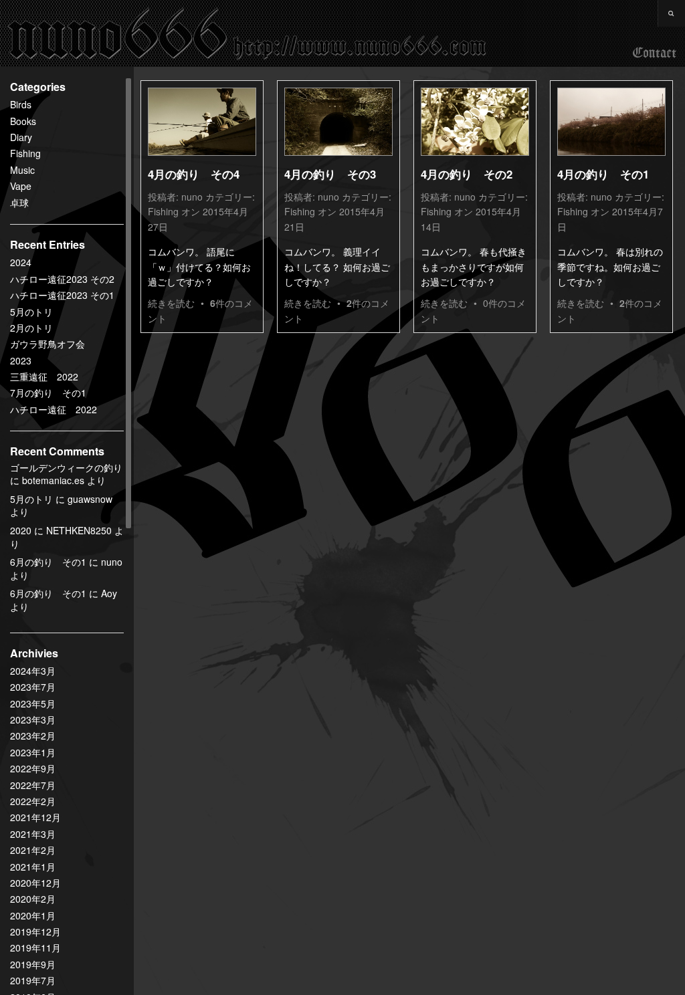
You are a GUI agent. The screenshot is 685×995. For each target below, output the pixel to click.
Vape (20, 186)
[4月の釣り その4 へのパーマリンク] (202, 122)
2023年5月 (33, 703)
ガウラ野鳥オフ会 (47, 343)
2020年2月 (33, 898)
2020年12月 (35, 882)
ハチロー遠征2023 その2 (62, 279)
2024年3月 (33, 670)
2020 (20, 530)
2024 (20, 262)
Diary (21, 137)
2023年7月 (33, 686)
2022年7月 (33, 785)
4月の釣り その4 (193, 174)
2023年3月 (33, 719)
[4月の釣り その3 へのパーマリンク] (338, 122)
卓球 (19, 202)
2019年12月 (35, 931)
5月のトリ (31, 311)
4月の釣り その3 (330, 174)
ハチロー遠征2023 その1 (62, 295)
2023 (20, 360)
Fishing (25, 153)
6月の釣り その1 (48, 561)
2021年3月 (33, 834)
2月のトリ (31, 327)
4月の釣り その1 (603, 174)
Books (23, 121)
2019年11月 (35, 947)
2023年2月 (33, 735)
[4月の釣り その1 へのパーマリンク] (611, 122)
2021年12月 (35, 817)
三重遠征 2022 (44, 376)
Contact (655, 53)
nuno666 (247, 33)
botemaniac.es (53, 480)
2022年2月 (33, 801)
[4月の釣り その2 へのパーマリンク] (475, 122)
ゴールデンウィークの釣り (66, 467)
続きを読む (171, 303)
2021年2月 (33, 850)
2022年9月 (33, 768)
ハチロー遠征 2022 (53, 409)
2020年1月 (33, 915)
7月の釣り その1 (48, 392)
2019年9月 (33, 964)
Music (22, 170)
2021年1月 (33, 866)
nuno (192, 196)
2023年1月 (33, 752)
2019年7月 (33, 980)
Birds (20, 104)
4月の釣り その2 (466, 174)
